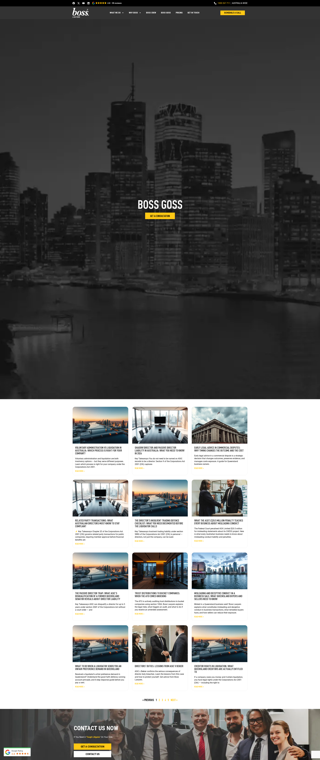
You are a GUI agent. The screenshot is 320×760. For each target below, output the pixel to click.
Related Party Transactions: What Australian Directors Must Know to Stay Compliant (97, 523)
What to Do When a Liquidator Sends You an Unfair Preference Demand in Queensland (98, 667)
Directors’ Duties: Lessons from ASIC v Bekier (159, 666)
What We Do (115, 13)
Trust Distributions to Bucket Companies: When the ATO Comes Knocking (157, 594)
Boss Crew (151, 13)
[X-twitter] (78, 3)
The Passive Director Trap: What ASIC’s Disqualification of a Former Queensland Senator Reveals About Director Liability (97, 595)
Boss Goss (166, 13)
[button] (107, 3)
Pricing (179, 13)
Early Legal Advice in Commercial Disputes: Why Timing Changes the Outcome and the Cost (219, 449)
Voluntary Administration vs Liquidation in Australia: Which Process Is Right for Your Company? (98, 450)
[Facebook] (73, 3)
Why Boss (133, 13)
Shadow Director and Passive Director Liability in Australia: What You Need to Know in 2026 (159, 450)
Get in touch (193, 13)
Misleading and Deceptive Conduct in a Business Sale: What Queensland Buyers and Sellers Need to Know (218, 595)
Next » (174, 700)
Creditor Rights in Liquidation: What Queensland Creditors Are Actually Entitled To (218, 668)
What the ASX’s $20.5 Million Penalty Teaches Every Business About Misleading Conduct (218, 522)
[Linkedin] (88, 3)
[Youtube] (83, 3)
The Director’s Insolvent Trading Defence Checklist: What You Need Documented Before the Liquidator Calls (159, 523)
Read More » (80, 471)
